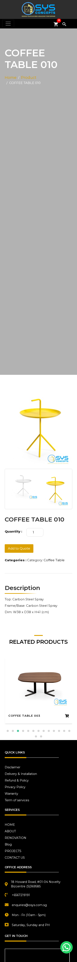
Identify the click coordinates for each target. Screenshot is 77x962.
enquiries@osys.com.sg (29, 905)
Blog (8, 844)
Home (10, 77)
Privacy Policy (15, 787)
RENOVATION (15, 838)
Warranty (11, 794)
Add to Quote (19, 548)
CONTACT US (15, 858)
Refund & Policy (17, 780)
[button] (7, 731)
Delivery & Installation (21, 774)
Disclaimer (12, 767)
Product (28, 77)
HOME (10, 825)
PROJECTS (13, 851)
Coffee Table (54, 560)
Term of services (17, 800)
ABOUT (10, 831)
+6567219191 (21, 895)
